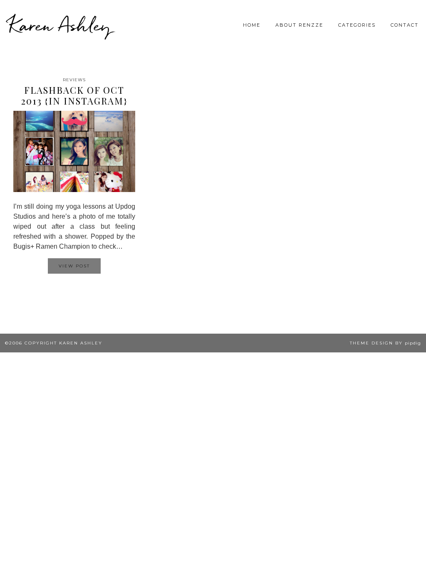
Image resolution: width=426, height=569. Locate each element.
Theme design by (385, 343)
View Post (74, 266)
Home (251, 25)
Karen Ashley (60, 25)
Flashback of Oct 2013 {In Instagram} (74, 95)
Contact (405, 25)
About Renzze (299, 25)
